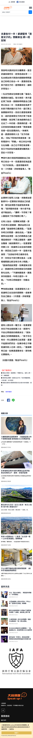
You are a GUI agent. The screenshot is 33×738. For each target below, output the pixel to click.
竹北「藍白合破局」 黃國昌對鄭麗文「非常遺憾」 (20, 593)
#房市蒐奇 (8, 392)
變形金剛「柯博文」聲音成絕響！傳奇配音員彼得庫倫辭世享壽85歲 (20, 638)
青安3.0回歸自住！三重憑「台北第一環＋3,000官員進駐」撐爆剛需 (15, 537)
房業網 (13, 2)
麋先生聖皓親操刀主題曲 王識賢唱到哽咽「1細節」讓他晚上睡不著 (20, 611)
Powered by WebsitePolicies (8, 735)
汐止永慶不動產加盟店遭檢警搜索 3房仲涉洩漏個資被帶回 (16, 569)
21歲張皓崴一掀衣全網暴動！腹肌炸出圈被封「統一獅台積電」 (20, 620)
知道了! (17, 733)
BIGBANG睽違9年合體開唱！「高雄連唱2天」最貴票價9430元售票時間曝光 (20, 630)
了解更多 (11, 729)
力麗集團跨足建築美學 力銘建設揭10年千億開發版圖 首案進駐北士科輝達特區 (16, 437)
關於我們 (3, 720)
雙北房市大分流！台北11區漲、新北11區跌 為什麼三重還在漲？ (16, 505)
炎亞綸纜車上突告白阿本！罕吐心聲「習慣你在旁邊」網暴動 (20, 602)
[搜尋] (30, 12)
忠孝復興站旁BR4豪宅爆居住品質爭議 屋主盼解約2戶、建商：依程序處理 (16, 471)
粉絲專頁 (22, 2)
